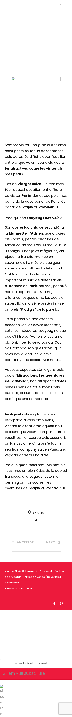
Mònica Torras (17, 29)
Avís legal (46, 571)
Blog (38, 29)
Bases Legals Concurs (20, 588)
